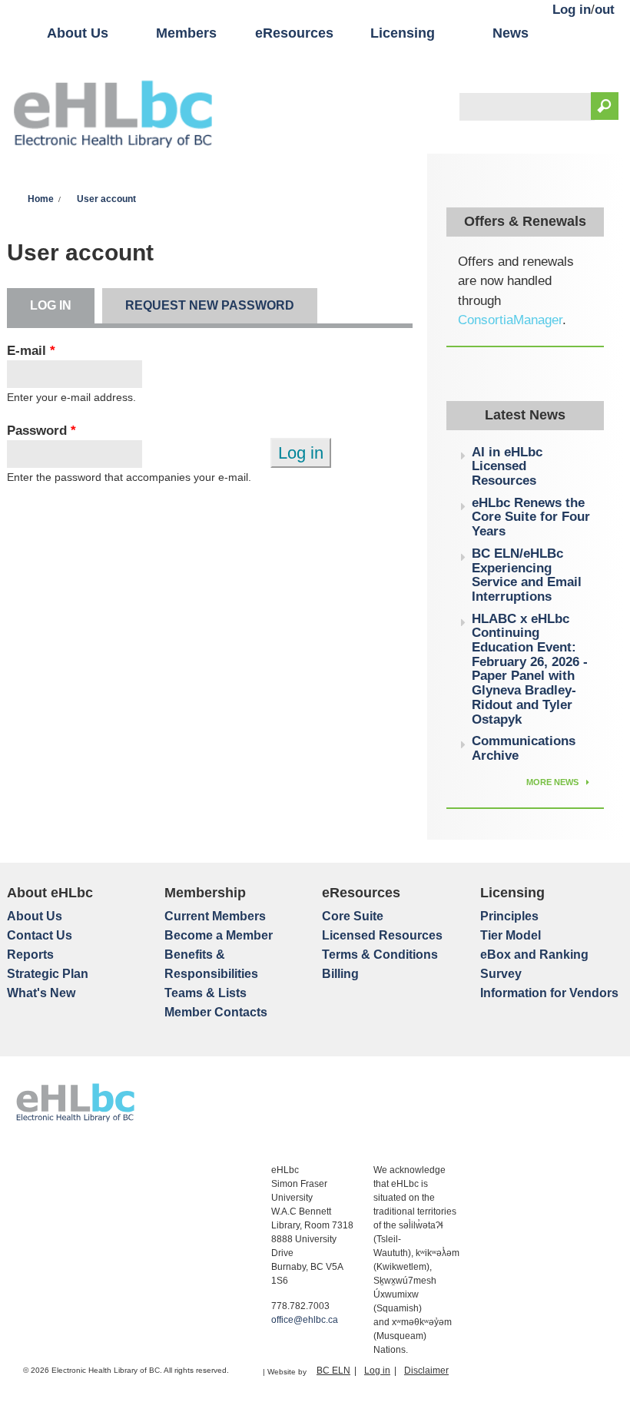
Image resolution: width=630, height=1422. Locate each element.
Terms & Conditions (380, 954)
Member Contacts (215, 1012)
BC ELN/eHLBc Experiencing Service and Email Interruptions (527, 575)
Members (186, 33)
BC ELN (333, 1370)
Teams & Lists (205, 992)
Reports (30, 954)
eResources (294, 33)
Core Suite (352, 916)
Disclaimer (426, 1370)
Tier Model (510, 935)
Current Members (215, 916)
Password (41, 430)
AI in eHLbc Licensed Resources (507, 466)
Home (41, 199)
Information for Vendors (549, 992)
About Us (77, 33)
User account (106, 199)
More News (553, 782)
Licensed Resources (382, 935)
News (510, 33)
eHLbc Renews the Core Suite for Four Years (531, 517)
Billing (340, 973)
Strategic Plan (47, 973)
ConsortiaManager (510, 320)
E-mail (31, 350)
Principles (509, 916)
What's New (41, 992)
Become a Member (218, 935)
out (605, 9)
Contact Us (39, 935)
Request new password (209, 305)
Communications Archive (523, 748)
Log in (571, 9)
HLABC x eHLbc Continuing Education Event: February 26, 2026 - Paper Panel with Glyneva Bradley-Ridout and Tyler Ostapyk (530, 669)
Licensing (402, 33)
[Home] (113, 116)
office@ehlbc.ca (304, 1319)
